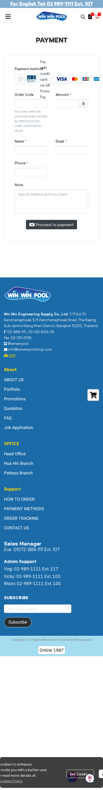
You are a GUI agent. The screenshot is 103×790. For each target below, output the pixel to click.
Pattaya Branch (18, 472)
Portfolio (12, 389)
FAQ (8, 417)
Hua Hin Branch (18, 463)
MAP (12, 355)
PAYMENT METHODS (24, 508)
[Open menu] (8, 16)
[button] (83, 16)
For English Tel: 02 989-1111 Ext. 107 (51, 4)
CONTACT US (16, 527)
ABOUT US (14, 379)
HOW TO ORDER (19, 499)
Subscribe (17, 622)
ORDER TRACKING (21, 518)
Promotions (15, 398)
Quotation (13, 408)
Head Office (15, 453)
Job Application (18, 427)
